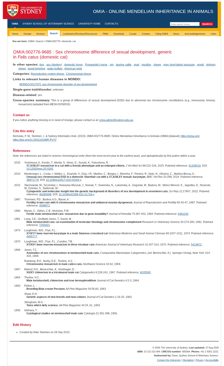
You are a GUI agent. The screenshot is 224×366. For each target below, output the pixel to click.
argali (200, 64)
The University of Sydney (25, 10)
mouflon (146, 64)
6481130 (183, 213)
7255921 (44, 225)
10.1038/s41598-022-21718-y (76, 194)
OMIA (15, 23)
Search (40, 41)
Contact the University (169, 360)
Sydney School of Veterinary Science (48, 23)
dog (41, 64)
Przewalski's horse (96, 64)
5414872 (196, 244)
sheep (157, 64)
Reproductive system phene (48, 73)
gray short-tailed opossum (179, 64)
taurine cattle (123, 64)
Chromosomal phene (78, 73)
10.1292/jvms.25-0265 (39, 168)
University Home (89, 23)
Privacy (200, 360)
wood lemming (36, 68)
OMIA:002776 (53, 41)
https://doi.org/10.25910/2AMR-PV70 (34, 139)
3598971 (44, 205)
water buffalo (55, 68)
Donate (27, 33)
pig (112, 64)
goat (136, 64)
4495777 (31, 236)
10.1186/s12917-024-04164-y (63, 179)
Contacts (111, 23)
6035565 (145, 272)
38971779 (32, 179)
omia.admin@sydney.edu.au (116, 120)
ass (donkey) (54, 64)
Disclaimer (188, 360)
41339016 (195, 165)
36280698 (45, 194)
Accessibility (212, 360)
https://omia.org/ (190, 136)
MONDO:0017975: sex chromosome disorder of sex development (58, 84)
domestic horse (73, 64)
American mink (73, 68)
